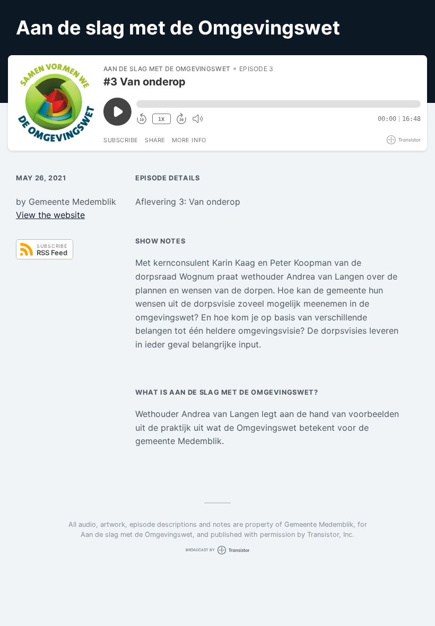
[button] (278, 104)
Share (155, 140)
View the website (50, 215)
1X (161, 119)
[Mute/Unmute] (197, 119)
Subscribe (120, 140)
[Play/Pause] (55, 103)
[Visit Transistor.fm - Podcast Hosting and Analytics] (404, 139)
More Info (189, 140)
